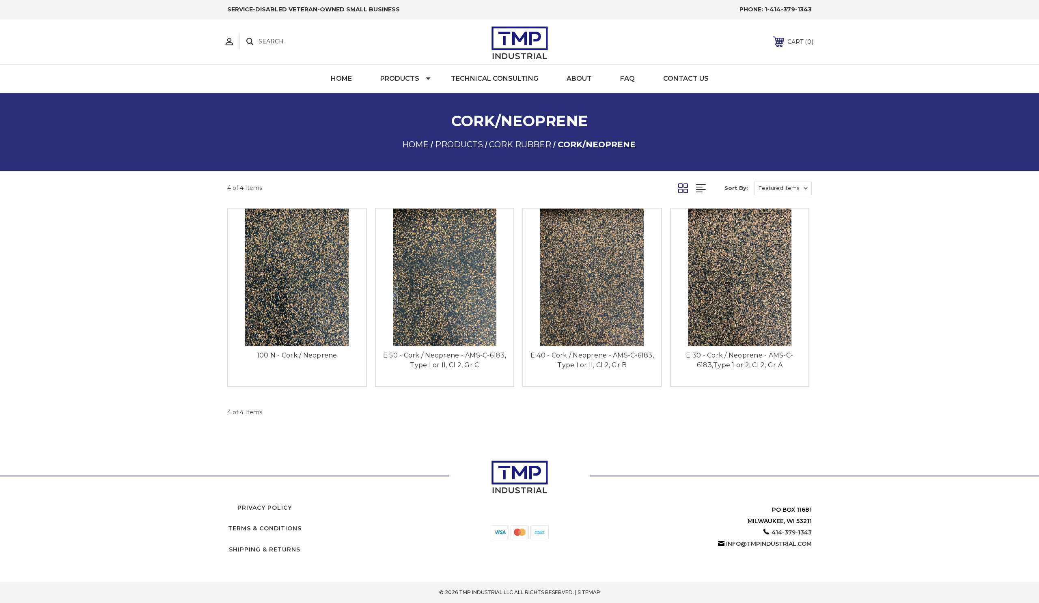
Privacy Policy (264, 507)
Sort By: (736, 188)
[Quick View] (288, 335)
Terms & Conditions (265, 528)
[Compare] (306, 335)
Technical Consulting (494, 78)
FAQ (627, 78)
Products (399, 78)
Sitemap (589, 592)
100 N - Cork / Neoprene (297, 355)
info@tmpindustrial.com (769, 543)
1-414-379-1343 (788, 9)
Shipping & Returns (264, 549)
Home (341, 78)
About (579, 78)
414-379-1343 (792, 532)
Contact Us (686, 78)
